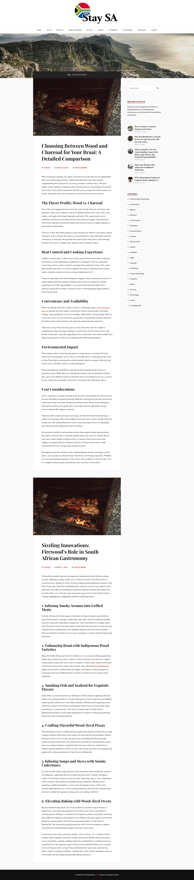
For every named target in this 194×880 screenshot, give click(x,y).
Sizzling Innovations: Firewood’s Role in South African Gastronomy (70, 551)
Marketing (134, 268)
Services (90, 30)
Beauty (133, 209)
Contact (154, 30)
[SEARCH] (157, 88)
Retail (132, 284)
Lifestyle (133, 263)
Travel (49, 30)
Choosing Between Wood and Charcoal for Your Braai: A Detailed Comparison (74, 152)
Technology (113, 30)
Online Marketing (75, 30)
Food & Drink (81, 168)
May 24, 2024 (63, 168)
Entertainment (135, 231)
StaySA (47, 168)
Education (134, 225)
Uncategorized (135, 305)
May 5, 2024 (62, 567)
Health (132, 247)
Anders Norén (113, 875)
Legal (132, 257)
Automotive (141, 30)
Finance (101, 30)
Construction (127, 30)
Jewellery (133, 252)
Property (133, 279)
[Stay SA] (97, 13)
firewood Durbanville (100, 666)
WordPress (90, 875)
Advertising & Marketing (139, 199)
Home (39, 30)
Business (59, 30)
